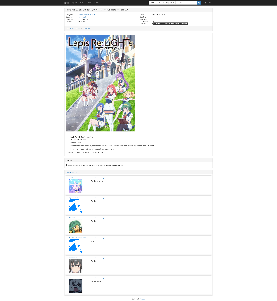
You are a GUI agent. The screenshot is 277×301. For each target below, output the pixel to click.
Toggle (142, 299)
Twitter (96, 3)
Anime (80, 15)
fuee (70, 278)
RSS (89, 3)
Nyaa (66, 2)
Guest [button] (209, 3)
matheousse (73, 258)
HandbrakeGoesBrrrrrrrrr (77, 238)
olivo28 (71, 178)
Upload (74, 3)
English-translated (90, 15)
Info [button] (81, 3)
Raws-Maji (82, 17)
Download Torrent (74, 28)
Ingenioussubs (74, 198)
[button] (155, 3)
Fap (103, 3)
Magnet (87, 28)
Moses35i (72, 218)
